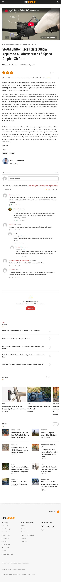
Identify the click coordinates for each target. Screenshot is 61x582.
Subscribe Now (30, 301)
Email (10, 285)
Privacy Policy (12, 306)
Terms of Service (21, 306)
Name (10, 293)
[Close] (54, 274)
